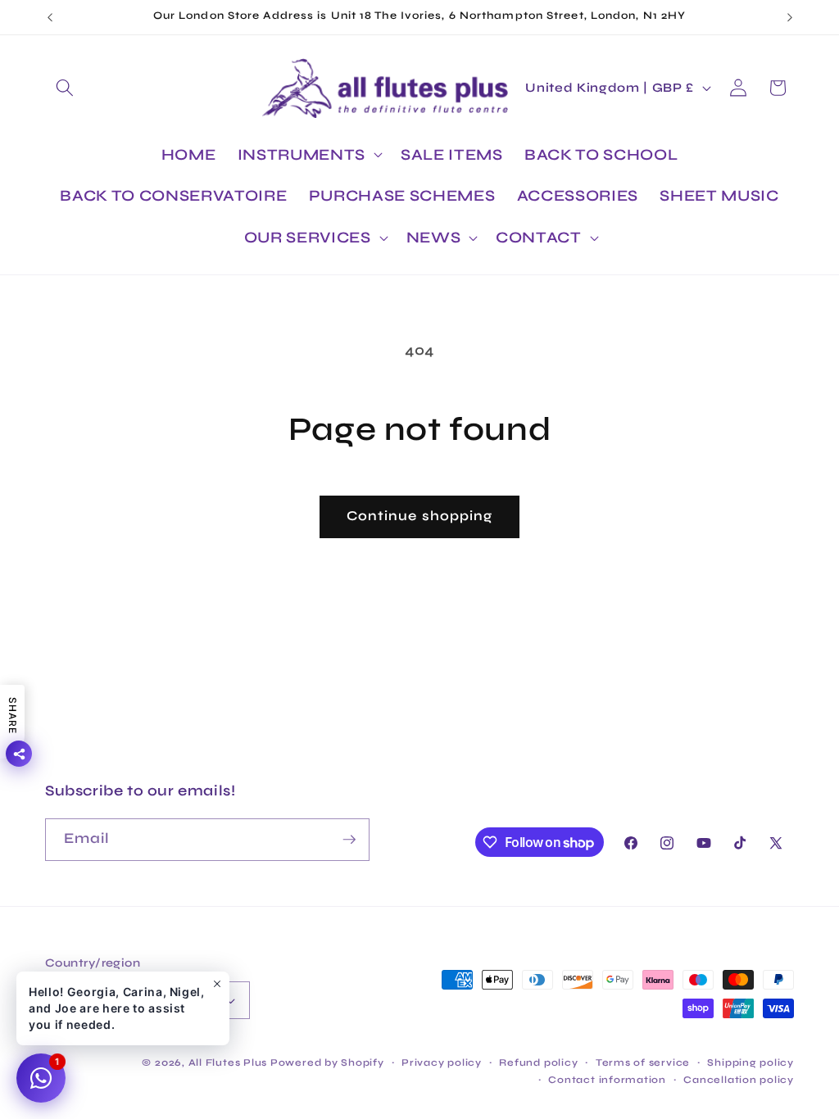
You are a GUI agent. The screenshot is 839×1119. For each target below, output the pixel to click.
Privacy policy (441, 1062)
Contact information (607, 1079)
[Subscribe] (349, 839)
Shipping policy (750, 1062)
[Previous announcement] (50, 17)
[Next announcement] (790, 17)
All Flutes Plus (228, 1062)
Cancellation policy (738, 1079)
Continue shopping (420, 516)
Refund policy (538, 1062)
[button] (64, 87)
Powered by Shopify (327, 1062)
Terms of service (643, 1062)
